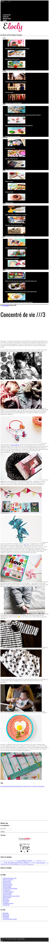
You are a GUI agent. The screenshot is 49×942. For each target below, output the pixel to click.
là (27, 544)
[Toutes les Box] (24, 839)
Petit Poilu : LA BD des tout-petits (11, 158)
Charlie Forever (7, 885)
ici (25, 544)
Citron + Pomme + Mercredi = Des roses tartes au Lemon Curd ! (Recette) (18, 302)
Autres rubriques (10, 860)
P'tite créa (2, 864)
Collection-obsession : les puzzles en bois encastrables (15, 69)
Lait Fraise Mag (7, 893)
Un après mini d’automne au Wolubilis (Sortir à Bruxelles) (15, 214)
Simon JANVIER (20, 939)
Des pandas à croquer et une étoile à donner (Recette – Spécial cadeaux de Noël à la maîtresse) (23, 115)
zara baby (41, 786)
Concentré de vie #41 (9, 181)
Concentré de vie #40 (9, 192)
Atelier (4, 104)
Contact (5, 20)
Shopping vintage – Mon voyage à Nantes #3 (13, 103)
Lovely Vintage (7, 894)
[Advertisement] (24, 330)
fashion (10, 786)
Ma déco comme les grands (11, 896)
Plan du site (6, 16)
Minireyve (6, 899)
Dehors (4, 204)
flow (13, 786)
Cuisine (4, 270)
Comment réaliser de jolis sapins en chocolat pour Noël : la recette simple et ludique (21, 291)
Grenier (4, 38)
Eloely (9, 939)
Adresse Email (3, 828)
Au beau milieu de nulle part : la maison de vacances (14, 235)
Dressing (4, 71)
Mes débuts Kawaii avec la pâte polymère (12, 136)
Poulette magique (8, 903)
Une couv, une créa (23, 864)
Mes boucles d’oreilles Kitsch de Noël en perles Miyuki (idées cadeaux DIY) (19, 125)
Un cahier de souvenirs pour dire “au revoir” (13, 269)
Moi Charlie (6, 900)
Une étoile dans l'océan (10, 919)
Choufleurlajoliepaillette (10, 888)
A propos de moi (6, 15)
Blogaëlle (5, 913)
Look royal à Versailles (9, 92)
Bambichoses (7, 882)
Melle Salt (6, 916)
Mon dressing (32, 862)
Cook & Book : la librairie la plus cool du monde (13, 225)
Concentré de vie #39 (9, 202)
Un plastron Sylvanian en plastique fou (12, 258)
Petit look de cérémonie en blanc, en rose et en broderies (15, 81)
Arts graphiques (3, 860)
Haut (1, 941)
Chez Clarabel (7, 887)
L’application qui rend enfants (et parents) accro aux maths (16, 247)
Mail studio (6, 914)
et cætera (39, 860)
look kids (17, 786)
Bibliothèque (5, 137)
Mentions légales (7, 18)
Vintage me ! (30, 864)
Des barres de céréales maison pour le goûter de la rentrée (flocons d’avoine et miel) (21, 281)
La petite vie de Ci (8, 891)
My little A (6, 902)
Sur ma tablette (14, 864)
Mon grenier (41, 862)
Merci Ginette (7, 897)
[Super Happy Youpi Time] (24, 848)
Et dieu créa (6, 890)
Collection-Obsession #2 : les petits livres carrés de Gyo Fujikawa (17, 48)
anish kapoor (4, 786)
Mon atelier (24, 862)
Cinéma (15, 860)
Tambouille (6, 905)
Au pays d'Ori (7, 881)
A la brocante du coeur (9, 878)
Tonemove (6, 917)
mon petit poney (25, 786)
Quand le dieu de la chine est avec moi (12, 59)
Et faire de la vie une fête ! (10, 148)
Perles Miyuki (7, 864)
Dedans (4, 170)
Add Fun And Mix (8, 879)
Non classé (46, 862)
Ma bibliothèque (13, 862)
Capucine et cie (7, 884)
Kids (3, 237)
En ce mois (34, 860)
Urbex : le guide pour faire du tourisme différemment (15, 169)
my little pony (34, 786)
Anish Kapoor (15, 444)
